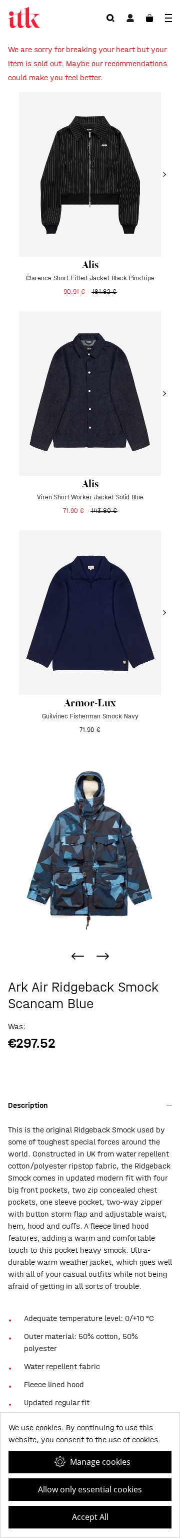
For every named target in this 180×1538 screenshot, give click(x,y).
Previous (77, 956)
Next (102, 956)
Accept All (90, 1516)
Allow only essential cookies (90, 1489)
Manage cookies (100, 1461)
